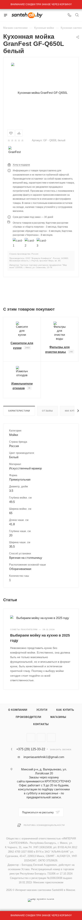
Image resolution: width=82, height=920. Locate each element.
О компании (17, 709)
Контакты (41, 724)
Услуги (41, 709)
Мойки (13, 434)
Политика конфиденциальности (44, 825)
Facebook (41, 737)
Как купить (65, 709)
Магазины (58, 717)
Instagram (51, 737)
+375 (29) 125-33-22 (30, 749)
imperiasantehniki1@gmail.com (43, 757)
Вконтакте (31, 737)
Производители (28, 717)
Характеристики (19, 411)
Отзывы (47, 411)
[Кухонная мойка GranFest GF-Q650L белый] (41, 92)
